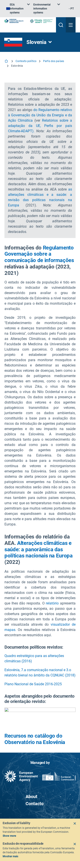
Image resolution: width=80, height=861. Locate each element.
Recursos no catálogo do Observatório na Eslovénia (34, 739)
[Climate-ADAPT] (41, 21)
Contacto (35, 803)
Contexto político (26, 61)
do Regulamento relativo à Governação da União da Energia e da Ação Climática (40, 115)
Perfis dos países (53, 61)
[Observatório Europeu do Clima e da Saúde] (13, 21)
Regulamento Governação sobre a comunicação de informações (39, 254)
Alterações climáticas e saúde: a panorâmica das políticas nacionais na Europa (38, 549)
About (31, 796)
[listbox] (18, 8)
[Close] (74, 823)
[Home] (6, 61)
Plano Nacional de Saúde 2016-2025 (33, 684)
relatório (52, 603)
